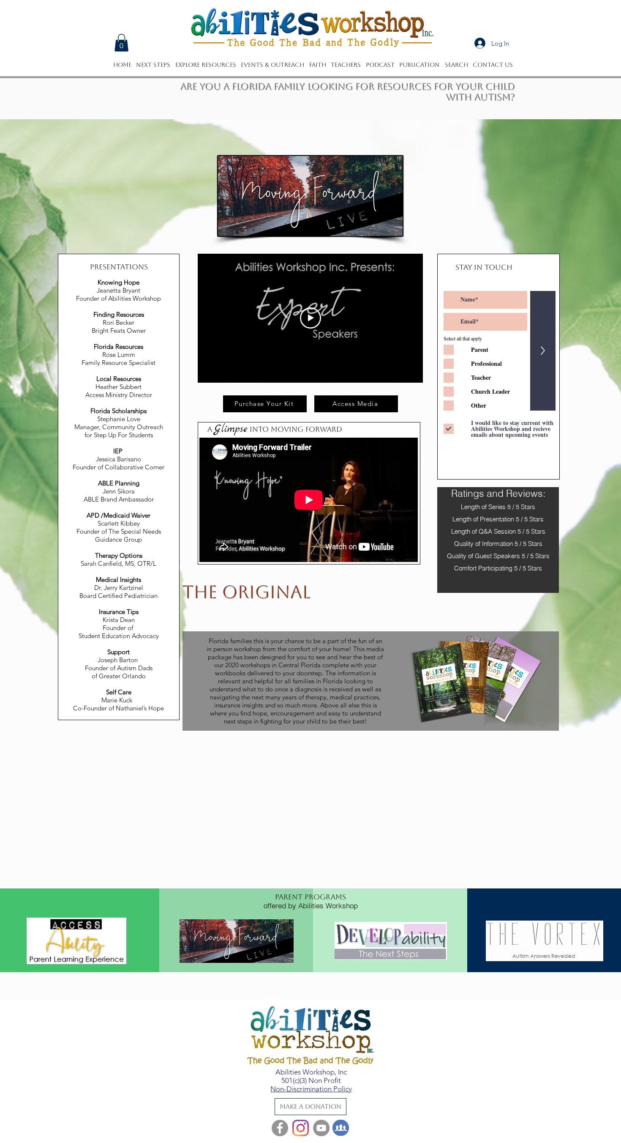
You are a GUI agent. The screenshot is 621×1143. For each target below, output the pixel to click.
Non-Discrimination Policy (311, 1089)
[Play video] (310, 318)
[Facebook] (280, 1128)
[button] (121, 43)
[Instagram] (300, 1128)
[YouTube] (321, 1128)
